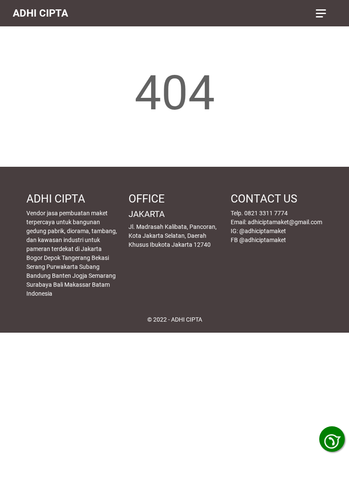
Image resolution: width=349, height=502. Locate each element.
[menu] (326, 13)
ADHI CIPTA (40, 13)
